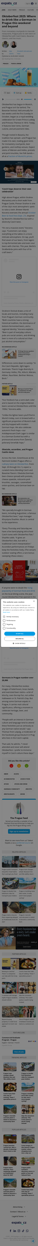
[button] (19, 643)
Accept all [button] (19, 634)
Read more (6, 612)
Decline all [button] (20, 639)
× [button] (34, 601)
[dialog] (19, 623)
